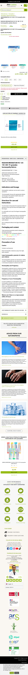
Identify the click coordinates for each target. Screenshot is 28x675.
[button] (1, 5)
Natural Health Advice (14, 431)
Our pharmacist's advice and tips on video (13, 310)
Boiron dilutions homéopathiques (4, 26)
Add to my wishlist (5, 71)
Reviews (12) (5, 314)
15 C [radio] (11, 79)
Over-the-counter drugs (20, 522)
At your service (21, 494)
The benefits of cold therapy (8, 417)
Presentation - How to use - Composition (12, 158)
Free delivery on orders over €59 (14, 1)
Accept (11, 673)
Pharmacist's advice (8, 318)
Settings (16, 673)
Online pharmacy (4, 14)
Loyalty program (7, 522)
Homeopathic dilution (5, 76)
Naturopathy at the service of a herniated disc (13, 356)
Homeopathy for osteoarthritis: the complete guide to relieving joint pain (13, 385)
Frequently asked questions (20, 504)
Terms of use (24, 662)
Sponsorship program (21, 513)
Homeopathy (11, 14)
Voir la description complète (6, 34)
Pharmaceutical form (5, 82)
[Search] (25, 10)
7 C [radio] (2, 79)
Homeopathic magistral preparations (8, 15)
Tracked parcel (7, 494)
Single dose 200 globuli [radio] (19, 85)
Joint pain (14, 327)
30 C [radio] (15, 79)
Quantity (2, 91)
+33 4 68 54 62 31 (14, 561)
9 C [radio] (6, 79)
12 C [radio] (20, 79)
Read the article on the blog (6, 365)
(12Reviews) (24, 27)
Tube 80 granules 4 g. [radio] (6, 85)
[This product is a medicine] (3, 105)
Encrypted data (7, 513)
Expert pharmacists (7, 504)
